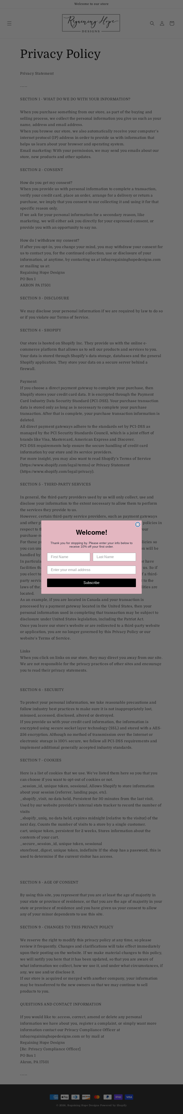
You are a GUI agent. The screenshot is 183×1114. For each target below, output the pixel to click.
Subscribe (91, 583)
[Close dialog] (137, 524)
